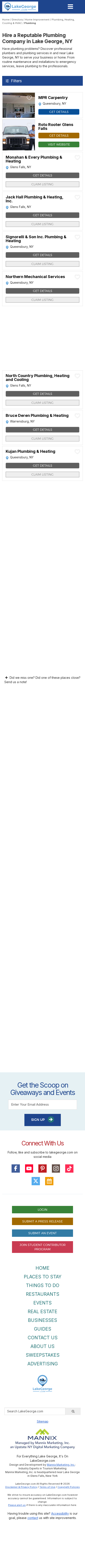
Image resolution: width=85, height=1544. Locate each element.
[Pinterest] (42, 1168)
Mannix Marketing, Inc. (61, 1464)
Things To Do (42, 1285)
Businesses (42, 1320)
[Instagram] (56, 1168)
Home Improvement (37, 19)
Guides (42, 1329)
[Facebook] (16, 1168)
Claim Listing (42, 184)
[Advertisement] (42, 883)
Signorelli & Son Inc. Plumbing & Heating (36, 239)
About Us (42, 1346)
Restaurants (42, 1294)
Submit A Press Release (42, 1221)
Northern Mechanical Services (35, 277)
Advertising (42, 1363)
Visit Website (59, 144)
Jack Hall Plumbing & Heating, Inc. (34, 199)
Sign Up (38, 1120)
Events (42, 1303)
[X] (36, 1181)
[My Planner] (49, 1181)
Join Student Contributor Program (43, 1247)
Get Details (59, 112)
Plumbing (30, 23)
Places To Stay (42, 1276)
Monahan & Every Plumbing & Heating (34, 159)
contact (32, 1518)
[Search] (73, 1411)
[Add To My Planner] (29, 97)
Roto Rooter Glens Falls (55, 127)
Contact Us (43, 1337)
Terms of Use (47, 1487)
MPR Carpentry (53, 98)
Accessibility (60, 1513)
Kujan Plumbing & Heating (30, 451)
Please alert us (17, 1505)
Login (42, 1209)
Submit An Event (42, 1233)
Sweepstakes (43, 1355)
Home (6, 19)
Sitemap (42, 1421)
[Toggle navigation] (70, 6)
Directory (17, 19)
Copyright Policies (69, 1487)
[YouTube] (29, 1168)
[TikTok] (69, 1168)
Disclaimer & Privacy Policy (21, 1487)
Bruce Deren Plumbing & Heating (37, 415)
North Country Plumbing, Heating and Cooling (38, 378)
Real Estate (42, 1311)
